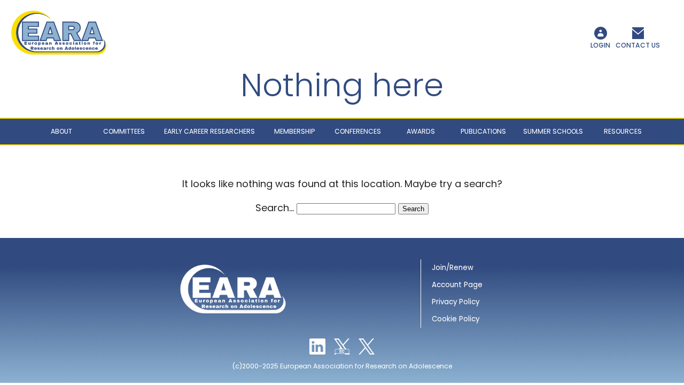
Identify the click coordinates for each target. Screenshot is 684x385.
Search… (274, 207)
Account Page (457, 285)
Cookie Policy (455, 319)
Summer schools (553, 131)
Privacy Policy (455, 302)
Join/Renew (452, 268)
